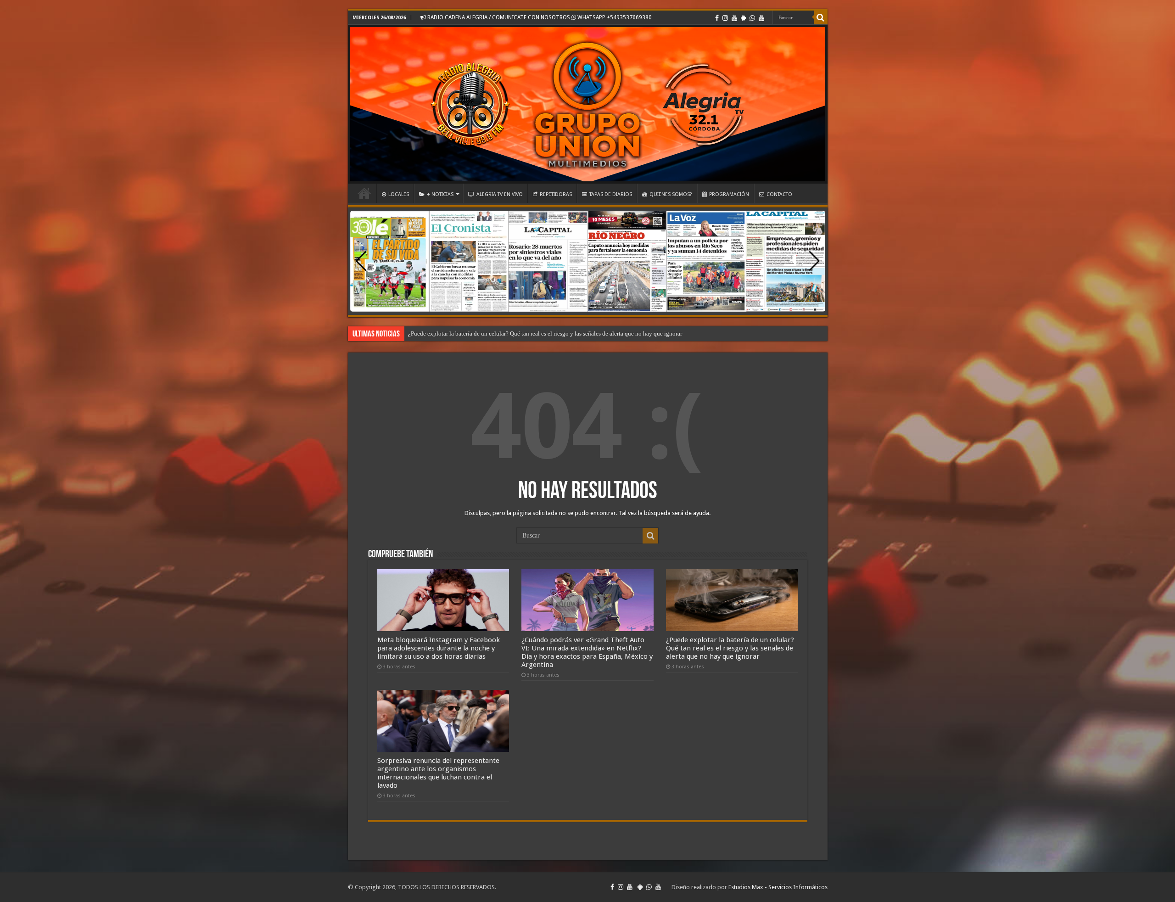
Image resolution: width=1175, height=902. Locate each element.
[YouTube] (734, 17)
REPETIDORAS (556, 194)
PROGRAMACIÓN (729, 194)
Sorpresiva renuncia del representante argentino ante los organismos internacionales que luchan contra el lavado (438, 773)
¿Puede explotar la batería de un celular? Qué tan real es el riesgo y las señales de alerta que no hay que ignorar (545, 333)
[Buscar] (821, 17)
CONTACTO (779, 194)
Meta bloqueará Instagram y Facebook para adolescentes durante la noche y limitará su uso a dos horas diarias (438, 648)
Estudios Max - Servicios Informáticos (778, 887)
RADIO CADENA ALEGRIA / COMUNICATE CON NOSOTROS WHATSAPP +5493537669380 (539, 17)
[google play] (743, 17)
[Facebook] (717, 17)
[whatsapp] (752, 17)
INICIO (364, 193)
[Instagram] (725, 17)
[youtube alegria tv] (761, 17)
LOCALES (398, 194)
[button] (814, 261)
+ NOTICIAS (440, 194)
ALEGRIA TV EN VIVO (499, 194)
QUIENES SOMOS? (670, 194)
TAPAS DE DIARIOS (610, 194)
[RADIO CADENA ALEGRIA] (588, 104)
